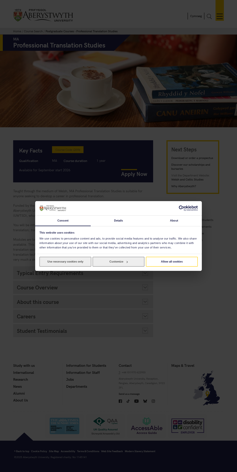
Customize (116, 261)
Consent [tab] (63, 220)
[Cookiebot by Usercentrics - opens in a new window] (181, 208)
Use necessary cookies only (65, 261)
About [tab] (174, 220)
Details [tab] (118, 220)
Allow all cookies (172, 261)
